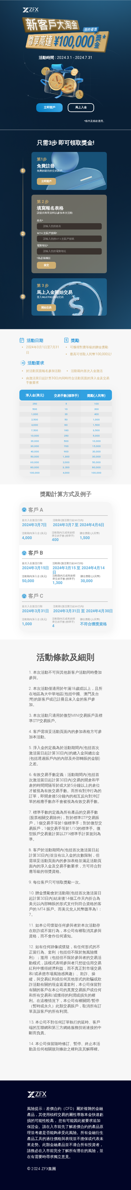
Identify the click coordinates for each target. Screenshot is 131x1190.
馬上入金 (81, 107)
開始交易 (46, 307)
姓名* (40, 220)
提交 (46, 265)
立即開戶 (49, 107)
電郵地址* (42, 245)
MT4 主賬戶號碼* (47, 233)
